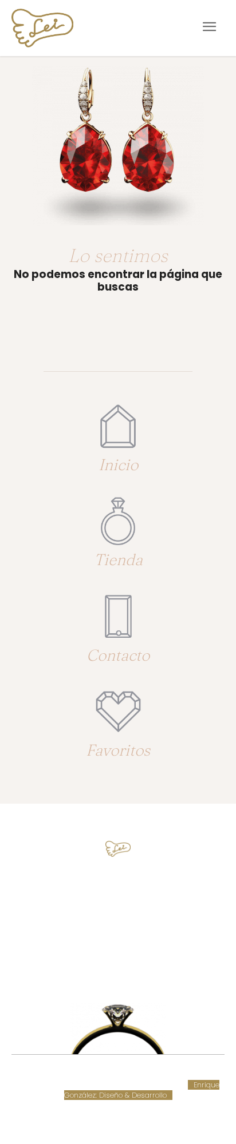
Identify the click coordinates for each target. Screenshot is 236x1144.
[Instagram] (128, 967)
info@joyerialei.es (118, 930)
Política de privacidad (99, 1085)
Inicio (118, 464)
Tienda (118, 559)
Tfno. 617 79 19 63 (118, 887)
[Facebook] (107, 967)
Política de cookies (183, 1074)
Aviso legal (35, 1085)
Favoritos (118, 750)
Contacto (118, 655)
